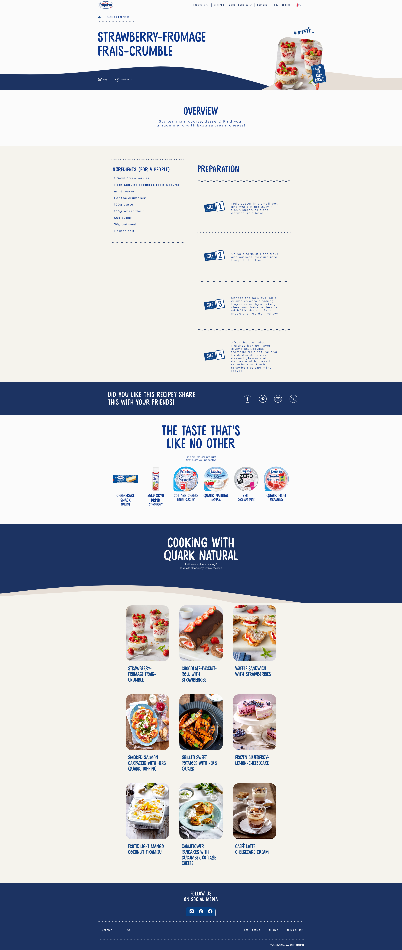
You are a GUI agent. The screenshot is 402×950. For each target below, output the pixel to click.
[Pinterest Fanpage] (201, 911)
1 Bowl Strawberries (132, 178)
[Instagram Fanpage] (192, 911)
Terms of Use (295, 930)
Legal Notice (282, 5)
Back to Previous (118, 17)
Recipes (219, 5)
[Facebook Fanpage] (210, 911)
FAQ (129, 930)
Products (199, 4)
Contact (107, 930)
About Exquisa (239, 4)
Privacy (262, 5)
